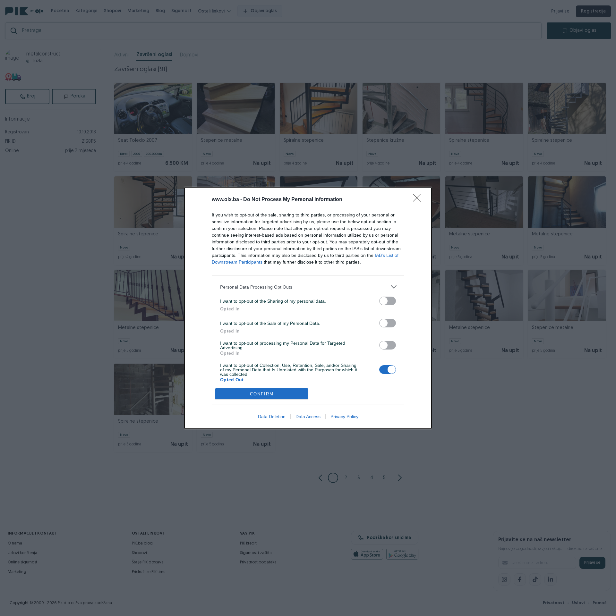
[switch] (387, 301)
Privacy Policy (344, 416)
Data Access (308, 416)
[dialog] (308, 308)
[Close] (419, 200)
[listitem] (308, 286)
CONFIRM (262, 394)
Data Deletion (272, 416)
